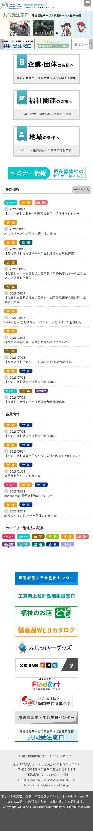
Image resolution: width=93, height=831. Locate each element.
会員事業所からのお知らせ (22, 476)
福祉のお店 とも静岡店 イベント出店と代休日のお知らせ (43, 322)
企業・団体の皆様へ (46, 69)
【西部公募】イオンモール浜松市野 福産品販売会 (38, 362)
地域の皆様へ (46, 141)
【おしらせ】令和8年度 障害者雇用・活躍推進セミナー (42, 213)
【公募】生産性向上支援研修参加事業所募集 (34, 402)
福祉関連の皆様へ (46, 105)
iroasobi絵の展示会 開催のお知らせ (28, 495)
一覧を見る (81, 189)
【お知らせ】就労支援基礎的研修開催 (30, 382)
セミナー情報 (46, 173)
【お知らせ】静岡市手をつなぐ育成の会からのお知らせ (42, 456)
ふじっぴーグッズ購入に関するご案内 (30, 233)
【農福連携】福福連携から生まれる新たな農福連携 (39, 253)
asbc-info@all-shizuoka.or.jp (49, 785)
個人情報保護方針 (34, 756)
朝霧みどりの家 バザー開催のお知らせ (30, 515)
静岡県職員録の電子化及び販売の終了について (36, 342)
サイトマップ (62, 756)
